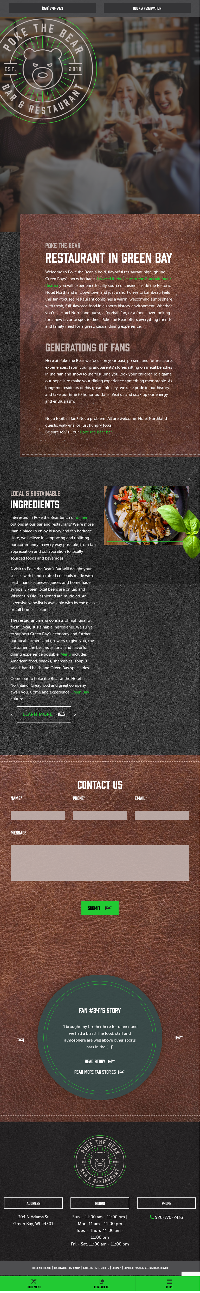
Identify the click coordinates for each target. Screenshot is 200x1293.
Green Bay (79, 692)
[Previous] (20, 1040)
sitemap (116, 1268)
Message (19, 832)
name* (17, 798)
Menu (66, 654)
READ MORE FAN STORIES (95, 1071)
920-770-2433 (168, 1217)
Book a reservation (147, 8)
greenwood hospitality (67, 1268)
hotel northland (41, 1268)
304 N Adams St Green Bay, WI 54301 (33, 1220)
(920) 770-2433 (52, 8)
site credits (102, 1268)
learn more (38, 714)
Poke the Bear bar (96, 432)
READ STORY (95, 1061)
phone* (79, 798)
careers (88, 1268)
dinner (82, 517)
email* (141, 798)
